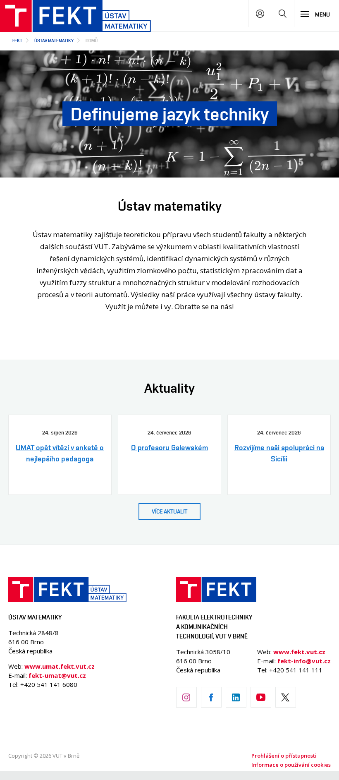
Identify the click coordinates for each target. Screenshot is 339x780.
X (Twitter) (285, 697)
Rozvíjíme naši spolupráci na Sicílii (279, 453)
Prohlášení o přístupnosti (284, 755)
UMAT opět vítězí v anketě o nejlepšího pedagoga (60, 453)
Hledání (282, 13)
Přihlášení (259, 13)
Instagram (186, 697)
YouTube (261, 697)
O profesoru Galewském (169, 447)
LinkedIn (236, 697)
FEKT (17, 40)
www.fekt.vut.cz (299, 652)
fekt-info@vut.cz (304, 661)
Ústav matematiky (54, 40)
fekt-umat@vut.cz (57, 675)
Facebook (211, 697)
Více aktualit (169, 511)
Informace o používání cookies (291, 764)
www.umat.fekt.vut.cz (59, 666)
